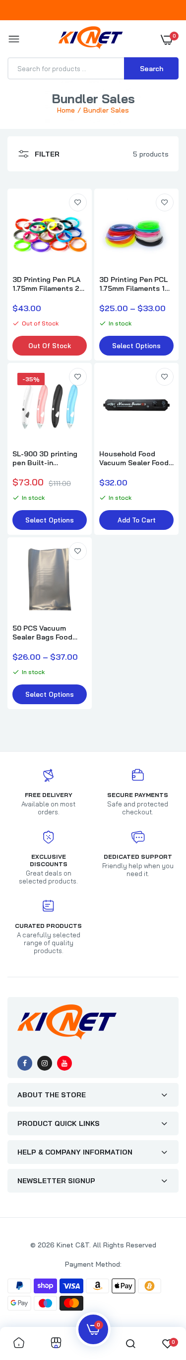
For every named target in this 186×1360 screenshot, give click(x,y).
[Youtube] (64, 1063)
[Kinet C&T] (90, 39)
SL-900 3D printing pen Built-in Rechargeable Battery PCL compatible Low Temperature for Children (44, 458)
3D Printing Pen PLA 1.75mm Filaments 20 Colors (48, 284)
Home (66, 110)
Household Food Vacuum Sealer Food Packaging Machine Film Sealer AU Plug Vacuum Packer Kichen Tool (134, 458)
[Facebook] (24, 1063)
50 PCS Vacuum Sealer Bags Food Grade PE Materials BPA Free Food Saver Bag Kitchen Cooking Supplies (48, 632)
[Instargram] (44, 1063)
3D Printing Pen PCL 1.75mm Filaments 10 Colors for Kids (134, 284)
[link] (78, 202)
